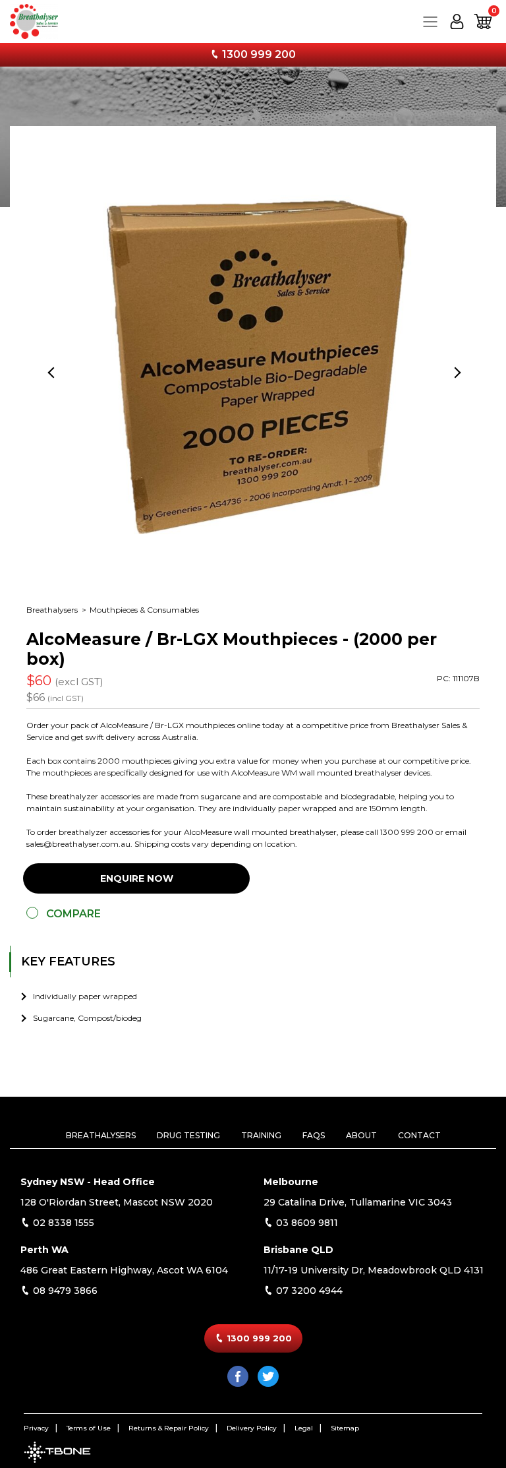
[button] (483, 21)
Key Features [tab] (68, 961)
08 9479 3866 (64, 1291)
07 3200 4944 (308, 1291)
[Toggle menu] (430, 21)
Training (261, 1135)
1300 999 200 (257, 54)
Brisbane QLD (298, 1250)
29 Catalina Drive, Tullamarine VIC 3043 (358, 1202)
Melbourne (291, 1182)
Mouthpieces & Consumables (144, 610)
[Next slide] (454, 371)
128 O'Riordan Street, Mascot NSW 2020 (116, 1202)
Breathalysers (53, 610)
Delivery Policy (252, 1428)
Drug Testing (188, 1135)
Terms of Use (89, 1428)
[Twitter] (268, 1376)
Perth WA (44, 1250)
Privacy (36, 1428)
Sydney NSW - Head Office (87, 1182)
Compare (73, 913)
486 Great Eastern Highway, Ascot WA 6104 (124, 1270)
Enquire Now (136, 878)
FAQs (313, 1135)
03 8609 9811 (305, 1223)
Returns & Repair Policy (168, 1428)
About (361, 1135)
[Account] (456, 21)
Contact (419, 1135)
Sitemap (345, 1428)
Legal (304, 1428)
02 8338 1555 (62, 1223)
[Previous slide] (52, 371)
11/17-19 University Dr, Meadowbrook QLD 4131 (374, 1270)
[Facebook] (237, 1376)
